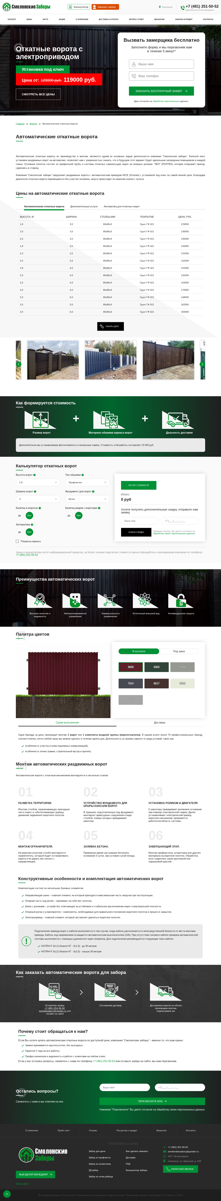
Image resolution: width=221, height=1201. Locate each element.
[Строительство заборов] (26, 7)
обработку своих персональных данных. (181, 1109)
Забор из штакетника (100, 1164)
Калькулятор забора (136, 1170)
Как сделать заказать (137, 1151)
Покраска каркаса (31, 541)
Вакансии (159, 19)
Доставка (130, 1157)
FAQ (128, 1164)
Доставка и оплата (108, 19)
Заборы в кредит (184, 19)
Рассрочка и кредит (126, 1130)
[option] (44, 206)
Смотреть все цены (38, 94)
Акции (62, 19)
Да (19, 515)
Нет (29, 515)
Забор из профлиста (99, 1157)
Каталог (12, 19)
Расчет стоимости (138, 485)
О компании (82, 19)
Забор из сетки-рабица (101, 1176)
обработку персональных (166, 101)
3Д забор (93, 1170)
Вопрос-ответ (136, 19)
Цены (29, 19)
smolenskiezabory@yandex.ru (183, 1151)
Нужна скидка (136, 532)
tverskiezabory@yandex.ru (52, 1011)
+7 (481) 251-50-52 (202, 6)
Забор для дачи (97, 1151)
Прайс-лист (64, 1130)
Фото (45, 19)
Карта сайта (22, 1183)
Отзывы (93, 1130)
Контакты (208, 19)
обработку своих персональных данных (174, 533)
